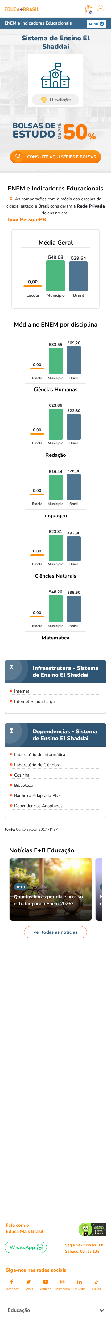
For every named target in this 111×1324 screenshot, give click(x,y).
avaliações (60, 100)
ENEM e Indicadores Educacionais (38, 23)
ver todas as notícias (55, 932)
